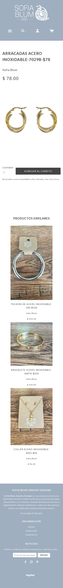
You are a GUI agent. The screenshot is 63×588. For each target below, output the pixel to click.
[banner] (31, 13)
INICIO (31, 527)
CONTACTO (31, 535)
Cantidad (7, 167)
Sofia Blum (9, 70)
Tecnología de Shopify (31, 513)
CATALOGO (31, 531)
